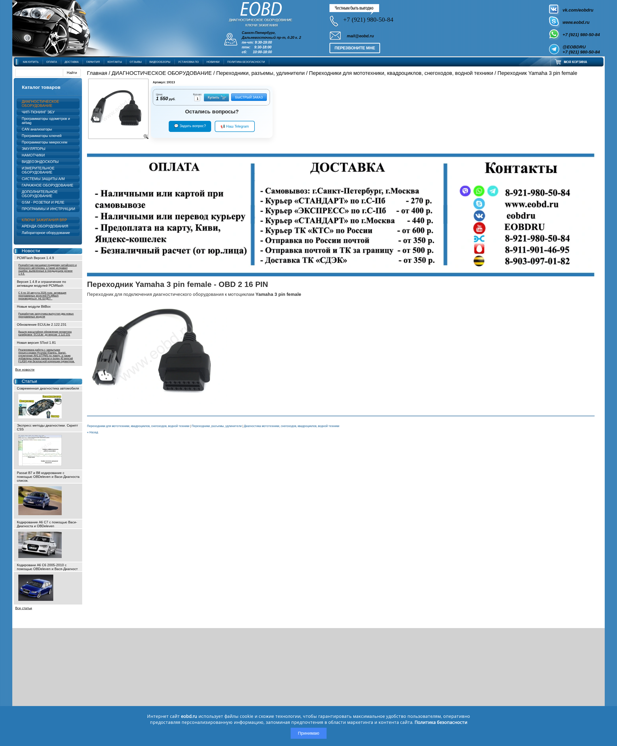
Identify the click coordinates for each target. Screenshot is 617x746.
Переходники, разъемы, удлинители (260, 73)
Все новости (24, 369)
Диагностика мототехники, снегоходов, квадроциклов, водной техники (291, 426)
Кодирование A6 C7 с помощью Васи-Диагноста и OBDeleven (47, 524)
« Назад (92, 432)
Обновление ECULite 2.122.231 (42, 324)
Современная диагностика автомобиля (48, 388)
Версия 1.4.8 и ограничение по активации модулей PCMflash (41, 283)
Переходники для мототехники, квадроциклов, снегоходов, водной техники (401, 73)
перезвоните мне (355, 48)
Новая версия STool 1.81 (36, 342)
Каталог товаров (41, 87)
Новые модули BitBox (34, 306)
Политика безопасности (441, 722)
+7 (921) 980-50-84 (581, 34)
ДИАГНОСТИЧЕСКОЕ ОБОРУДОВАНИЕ (162, 73)
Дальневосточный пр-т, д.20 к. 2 (271, 37)
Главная (97, 73)
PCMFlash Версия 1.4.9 (35, 258)
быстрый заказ (249, 97)
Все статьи (23, 608)
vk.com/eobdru (578, 10)
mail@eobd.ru (360, 36)
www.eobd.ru (576, 22)
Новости (31, 250)
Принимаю (308, 733)
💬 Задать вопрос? (190, 126)
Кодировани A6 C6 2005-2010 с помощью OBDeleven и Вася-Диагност (47, 567)
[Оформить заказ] (577, 61)
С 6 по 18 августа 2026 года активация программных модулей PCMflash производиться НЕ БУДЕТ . (42, 295)
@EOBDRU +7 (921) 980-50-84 (581, 49)
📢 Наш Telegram (235, 126)
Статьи (29, 381)
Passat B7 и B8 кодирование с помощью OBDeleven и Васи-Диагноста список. (48, 476)
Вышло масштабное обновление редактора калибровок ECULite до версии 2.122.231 (45, 333)
